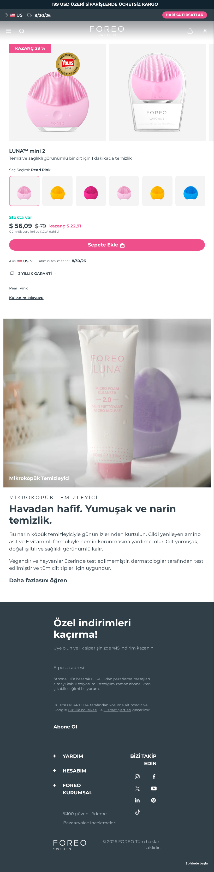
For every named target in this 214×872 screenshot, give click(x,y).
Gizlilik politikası (82, 710)
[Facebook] (154, 777)
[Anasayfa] (107, 31)
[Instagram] (137, 777)
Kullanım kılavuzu (26, 298)
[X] (137, 789)
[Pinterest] (154, 800)
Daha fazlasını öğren (38, 580)
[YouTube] (154, 789)
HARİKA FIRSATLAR (184, 15)
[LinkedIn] (137, 800)
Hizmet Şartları (117, 710)
